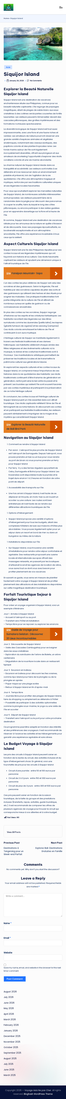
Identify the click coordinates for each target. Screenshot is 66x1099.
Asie (8, 67)
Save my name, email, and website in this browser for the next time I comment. (32, 969)
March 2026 (10, 1019)
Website (8, 952)
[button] (14, 832)
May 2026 (9, 1008)
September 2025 (12, 1052)
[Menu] (60, 7)
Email (7, 938)
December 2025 (12, 1036)
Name (8, 923)
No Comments (36, 81)
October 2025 (11, 1047)
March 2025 (10, 1075)
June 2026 (9, 1002)
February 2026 (11, 1025)
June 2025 (9, 1069)
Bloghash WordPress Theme (38, 1094)
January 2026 (11, 1030)
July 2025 (8, 1064)
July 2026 (9, 997)
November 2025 (12, 1041)
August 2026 (10, 991)
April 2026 (9, 1014)
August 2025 (10, 1058)
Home (6, 18)
